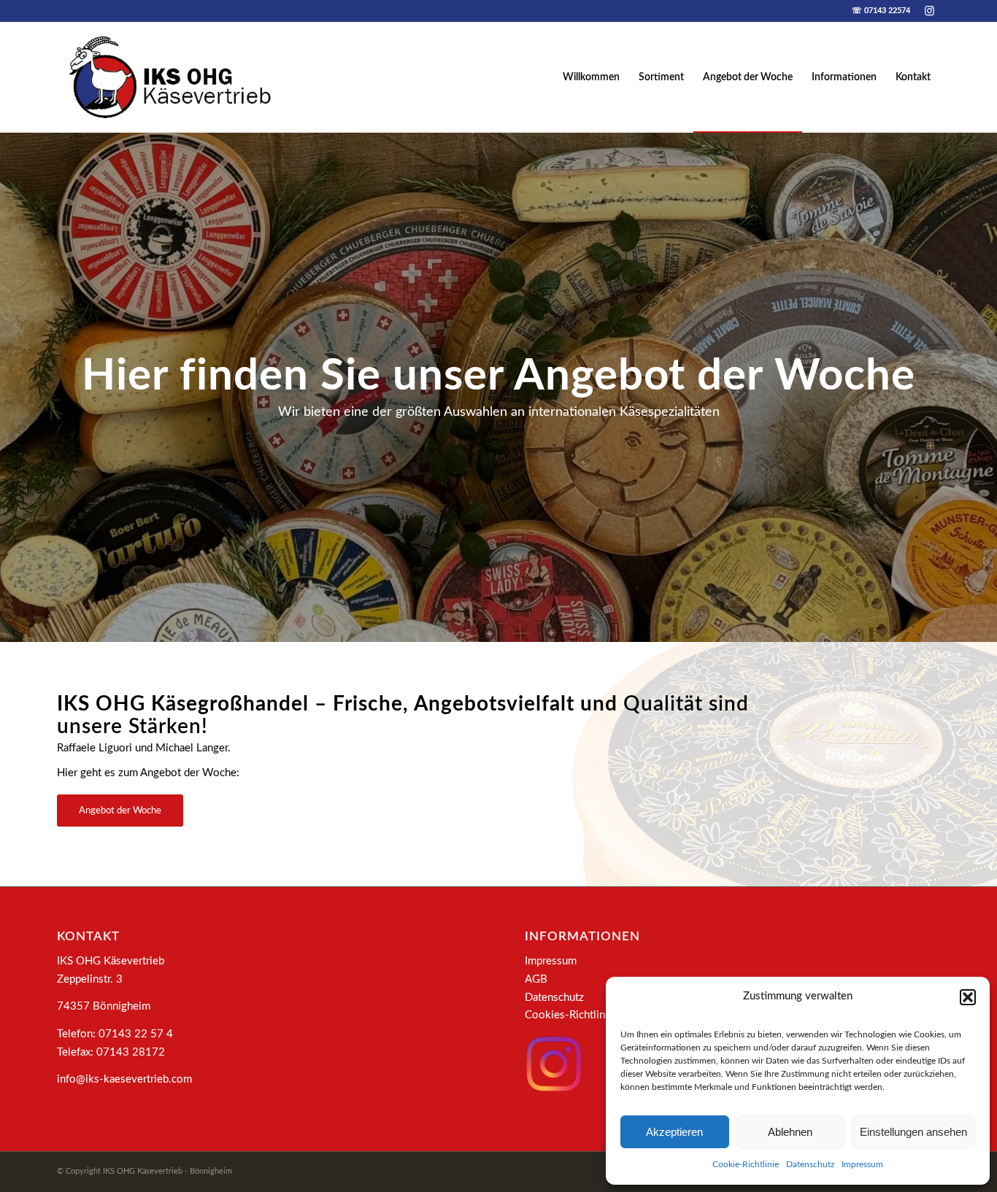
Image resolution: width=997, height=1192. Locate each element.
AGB (536, 979)
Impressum (862, 1164)
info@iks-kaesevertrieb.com (124, 1079)
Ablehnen (790, 1132)
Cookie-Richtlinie (745, 1164)
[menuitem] (591, 77)
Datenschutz (810, 1164)
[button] (968, 997)
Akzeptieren (674, 1132)
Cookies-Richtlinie (569, 1015)
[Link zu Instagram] (929, 11)
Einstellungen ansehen (913, 1132)
